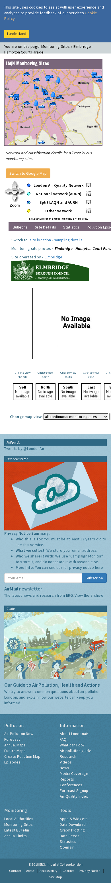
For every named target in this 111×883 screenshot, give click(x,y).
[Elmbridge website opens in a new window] (50, 269)
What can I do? (72, 745)
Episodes (12, 762)
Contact (15, 870)
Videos (66, 762)
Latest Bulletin (16, 830)
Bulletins (20, 227)
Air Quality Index (74, 796)
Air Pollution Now (18, 733)
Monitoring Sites (18, 824)
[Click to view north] (46, 391)
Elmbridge (53, 257)
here (99, 567)
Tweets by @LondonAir (24, 448)
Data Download (73, 824)
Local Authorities (18, 818)
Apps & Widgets (74, 818)
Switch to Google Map (28, 173)
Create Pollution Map (22, 756)
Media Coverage (74, 773)
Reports (67, 779)
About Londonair (74, 733)
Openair (67, 847)
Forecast (12, 739)
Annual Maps (15, 745)
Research (68, 756)
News (64, 767)
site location (40, 239)
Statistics (71, 227)
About (30, 870)
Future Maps (15, 750)
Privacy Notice (89, 870)
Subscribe (94, 578)
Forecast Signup (74, 790)
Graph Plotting (72, 830)
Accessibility (49, 870)
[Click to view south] (68, 391)
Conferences (71, 784)
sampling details (68, 239)
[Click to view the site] (23, 391)
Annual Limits (15, 835)
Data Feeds (69, 835)
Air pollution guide (75, 750)
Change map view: (26, 416)
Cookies (68, 870)
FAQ (63, 739)
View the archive (89, 595)
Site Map (55, 877)
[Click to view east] (91, 391)
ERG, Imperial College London (61, 864)
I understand (16, 33)
